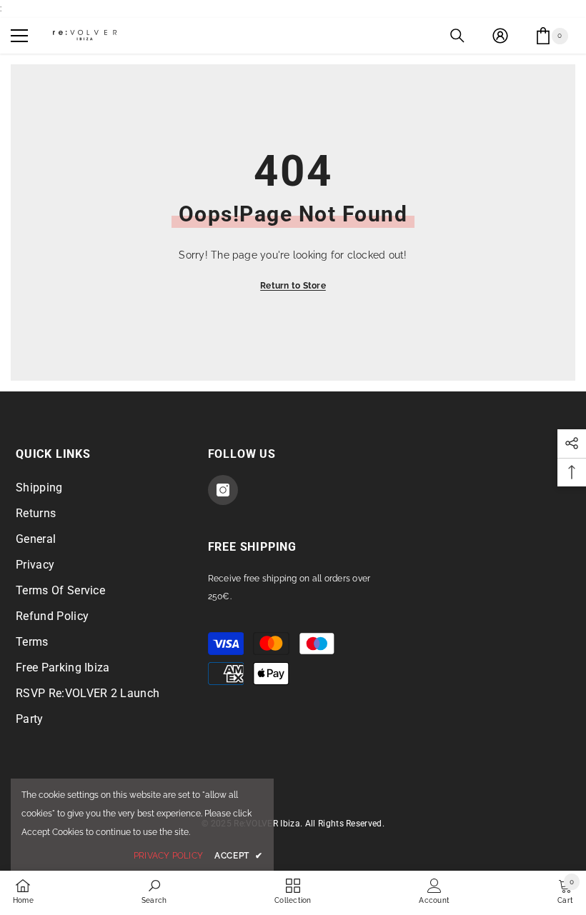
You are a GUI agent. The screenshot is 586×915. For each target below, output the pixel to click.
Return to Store (293, 286)
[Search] (457, 35)
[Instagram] (223, 490)
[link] (154, 891)
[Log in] (500, 35)
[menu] (19, 35)
